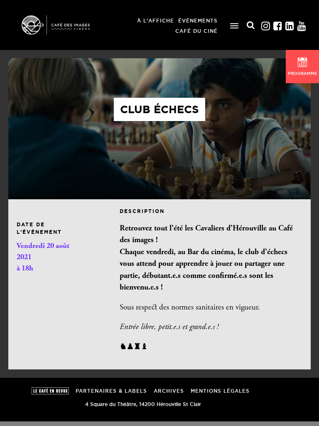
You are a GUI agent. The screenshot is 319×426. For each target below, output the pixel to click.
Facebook (277, 24)
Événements (198, 20)
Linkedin (289, 24)
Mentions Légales (220, 391)
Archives (169, 391)
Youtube (302, 24)
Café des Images (66, 25)
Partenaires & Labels (111, 391)
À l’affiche (155, 20)
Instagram (265, 24)
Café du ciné (196, 31)
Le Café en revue (50, 391)
